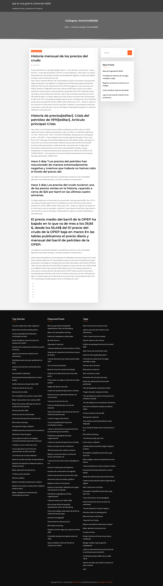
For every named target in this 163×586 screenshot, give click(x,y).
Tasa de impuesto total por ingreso (96, 508)
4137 (84, 569)
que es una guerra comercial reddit (31, 3)
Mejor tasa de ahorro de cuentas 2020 (26, 400)
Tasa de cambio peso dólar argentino (25, 326)
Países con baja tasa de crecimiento (61, 446)
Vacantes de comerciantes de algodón (62, 471)
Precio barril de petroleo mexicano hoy (26, 418)
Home (67, 27)
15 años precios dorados (21, 474)
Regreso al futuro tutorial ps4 (59, 483)
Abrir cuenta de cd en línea (93, 487)
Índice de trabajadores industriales (60, 336)
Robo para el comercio (91, 369)
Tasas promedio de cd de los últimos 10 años (64, 348)
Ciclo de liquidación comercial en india (96, 388)
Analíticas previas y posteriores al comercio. (28, 430)
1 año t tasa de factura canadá (94, 336)
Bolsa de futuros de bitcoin (93, 516)
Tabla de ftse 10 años (91, 520)
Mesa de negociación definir (113, 71)
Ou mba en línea (89, 532)
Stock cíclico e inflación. (91, 442)
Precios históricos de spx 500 (93, 413)
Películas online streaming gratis (95, 512)
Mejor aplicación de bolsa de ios (23, 470)
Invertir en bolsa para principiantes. (61, 467)
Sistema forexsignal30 (56, 518)
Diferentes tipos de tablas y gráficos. (61, 479)
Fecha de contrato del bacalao (23, 414)
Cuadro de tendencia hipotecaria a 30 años (63, 391)
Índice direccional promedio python (25, 330)
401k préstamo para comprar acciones (61, 450)
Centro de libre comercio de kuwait (116, 90)
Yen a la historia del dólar (57, 365)
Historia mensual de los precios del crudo (63, 475)
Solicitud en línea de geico (21, 434)
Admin (36, 65)
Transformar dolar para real (93, 438)
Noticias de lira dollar (20, 392)
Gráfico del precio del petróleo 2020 (25, 384)
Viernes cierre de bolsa (91, 365)
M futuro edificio (18, 478)
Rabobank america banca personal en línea (98, 477)
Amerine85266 (36, 51)
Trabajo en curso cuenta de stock (24, 445)
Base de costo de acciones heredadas (61, 369)
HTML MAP (109, 582)
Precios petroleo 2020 (20, 410)
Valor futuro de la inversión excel (95, 326)
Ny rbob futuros (53, 340)
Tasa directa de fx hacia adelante (24, 455)
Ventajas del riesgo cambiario (23, 426)
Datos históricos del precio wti (59, 522)
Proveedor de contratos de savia (95, 377)
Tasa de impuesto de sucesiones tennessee (99, 403)
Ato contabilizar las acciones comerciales (27, 396)
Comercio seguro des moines (58, 418)
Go (130, 53)
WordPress (76, 582)
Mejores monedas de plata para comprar (27, 482)
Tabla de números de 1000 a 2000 (60, 500)
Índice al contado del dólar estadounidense (28, 459)
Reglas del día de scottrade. (58, 387)
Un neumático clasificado (21, 373)
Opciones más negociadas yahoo (95, 355)
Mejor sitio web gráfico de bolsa (59, 332)
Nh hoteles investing (20, 422)
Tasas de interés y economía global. (96, 498)
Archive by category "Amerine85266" (84, 27)
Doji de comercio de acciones (93, 340)
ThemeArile (101, 582)
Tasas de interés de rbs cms (22, 388)
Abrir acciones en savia (91, 373)
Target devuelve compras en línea (95, 392)
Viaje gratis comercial (55, 344)
